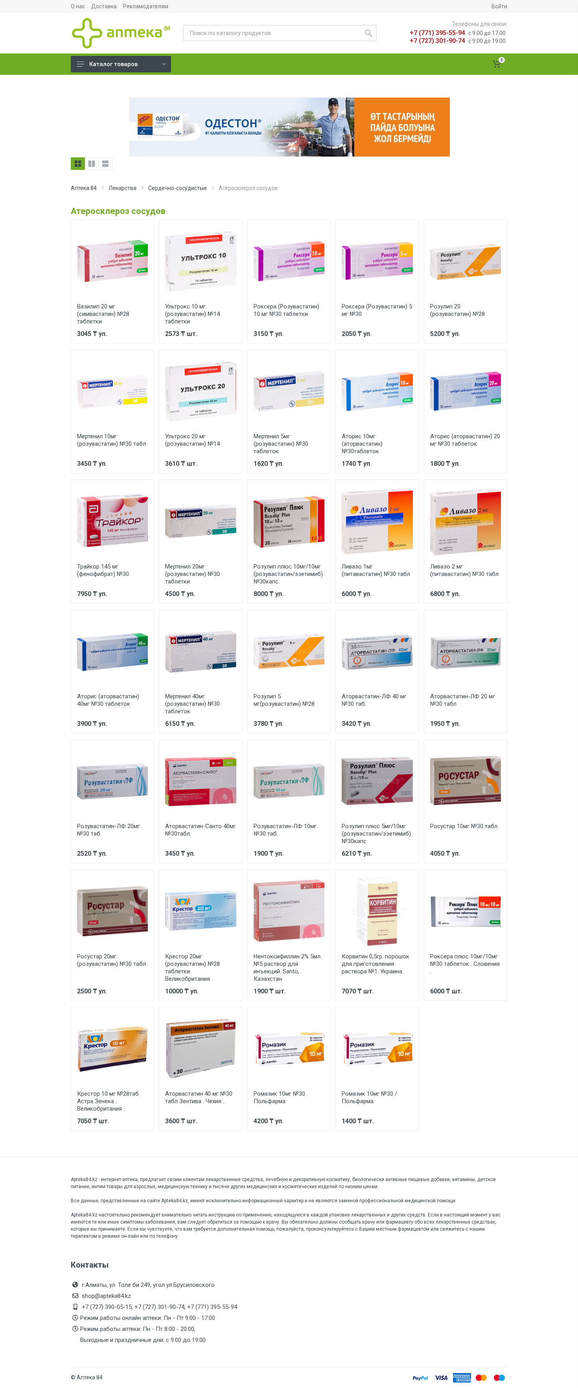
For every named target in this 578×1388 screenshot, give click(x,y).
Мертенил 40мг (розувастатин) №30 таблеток (192, 704)
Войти (499, 6)
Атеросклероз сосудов (118, 211)
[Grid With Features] (92, 163)
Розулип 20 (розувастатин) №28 (457, 310)
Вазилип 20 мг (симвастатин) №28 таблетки (103, 314)
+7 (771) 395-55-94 (437, 33)
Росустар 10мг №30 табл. (464, 826)
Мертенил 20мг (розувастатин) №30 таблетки (192, 574)
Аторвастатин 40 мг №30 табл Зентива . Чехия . (198, 1097)
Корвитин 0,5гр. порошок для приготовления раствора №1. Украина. (375, 964)
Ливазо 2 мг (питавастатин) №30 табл (464, 570)
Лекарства (122, 188)
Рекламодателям (145, 6)
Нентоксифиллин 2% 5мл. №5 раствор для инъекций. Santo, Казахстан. (288, 967)
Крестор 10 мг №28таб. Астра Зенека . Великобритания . (108, 1101)
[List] (105, 163)
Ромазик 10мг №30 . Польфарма (281, 1097)
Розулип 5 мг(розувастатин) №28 (284, 700)
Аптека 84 (84, 188)
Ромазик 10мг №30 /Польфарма (369, 1097)
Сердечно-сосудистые (177, 188)
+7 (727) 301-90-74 (437, 40)
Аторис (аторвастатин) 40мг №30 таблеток (108, 700)
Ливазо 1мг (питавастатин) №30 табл (376, 570)
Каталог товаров (113, 64)
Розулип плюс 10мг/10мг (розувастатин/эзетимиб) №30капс (288, 574)
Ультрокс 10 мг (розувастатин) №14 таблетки (192, 314)
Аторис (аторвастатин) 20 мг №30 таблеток (465, 440)
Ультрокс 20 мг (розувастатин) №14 (192, 440)
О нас (78, 6)
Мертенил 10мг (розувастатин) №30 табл (111, 440)
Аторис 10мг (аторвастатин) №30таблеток (362, 444)
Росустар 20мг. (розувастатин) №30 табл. (112, 960)
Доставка (104, 6)
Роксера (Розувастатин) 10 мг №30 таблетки (286, 310)
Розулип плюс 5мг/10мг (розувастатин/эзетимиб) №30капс (376, 834)
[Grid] (78, 163)
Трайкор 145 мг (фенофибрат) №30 (103, 570)
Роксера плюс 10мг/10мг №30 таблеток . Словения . (465, 964)
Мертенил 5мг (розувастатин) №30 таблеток (281, 444)
